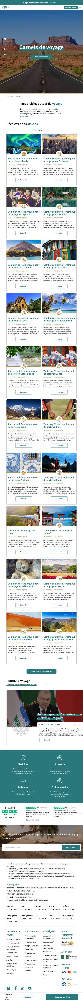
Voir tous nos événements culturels (21, 684)
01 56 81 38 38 (26, 909)
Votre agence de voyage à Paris (30, 937)
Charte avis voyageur (50, 955)
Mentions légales (49, 971)
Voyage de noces (30, 942)
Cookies (46, 975)
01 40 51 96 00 (28, 997)
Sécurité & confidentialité (48, 947)
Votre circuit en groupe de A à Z (48, 937)
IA (43, 978)
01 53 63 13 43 (12, 921)
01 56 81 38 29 (12, 909)
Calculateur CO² (48, 942)
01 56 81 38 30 (40, 909)
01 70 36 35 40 (68, 909)
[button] (5, 7)
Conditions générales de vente (50, 960)
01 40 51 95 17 (68, 918)
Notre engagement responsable (12, 948)
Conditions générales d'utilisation (50, 966)
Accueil (8, 96)
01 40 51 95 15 (40, 918)
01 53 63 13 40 (26, 918)
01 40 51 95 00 (54, 918)
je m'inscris (70, 847)
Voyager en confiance (29, 2)
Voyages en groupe (31, 946)
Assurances (47, 952)
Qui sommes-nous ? (13, 939)
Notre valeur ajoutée (13, 943)
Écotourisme (29, 949)
